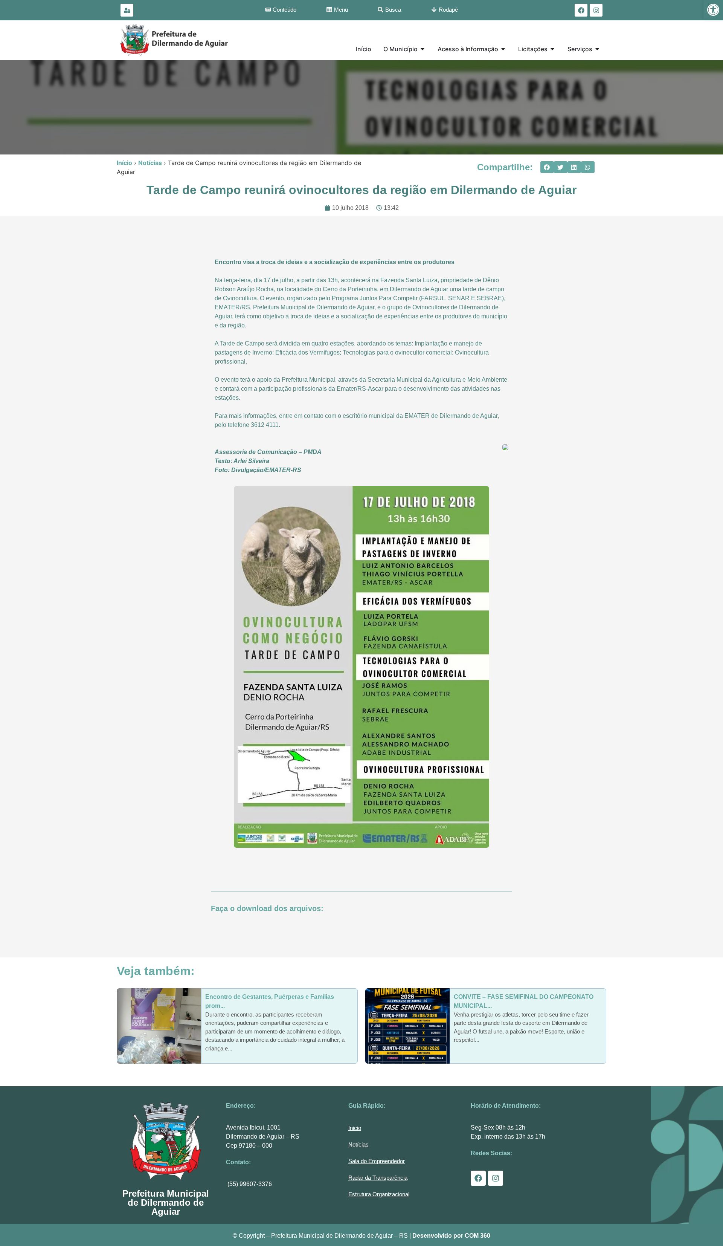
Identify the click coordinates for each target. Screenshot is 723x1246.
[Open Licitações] (552, 49)
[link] (713, 10)
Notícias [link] (150, 163)
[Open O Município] (422, 49)
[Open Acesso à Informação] (503, 49)
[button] (547, 167)
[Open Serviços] (597, 49)
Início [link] (124, 163)
